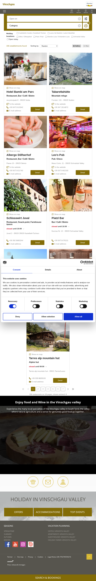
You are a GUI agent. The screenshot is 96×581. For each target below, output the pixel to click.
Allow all (78, 316)
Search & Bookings (48, 577)
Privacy (30, 557)
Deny (17, 316)
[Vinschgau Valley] (42, 4)
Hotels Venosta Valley (58, 531)
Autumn (8, 537)
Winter (7, 540)
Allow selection (48, 316)
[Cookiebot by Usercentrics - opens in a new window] (82, 262)
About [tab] (79, 270)
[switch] (36, 306)
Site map (20, 557)
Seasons (8, 525)
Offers (18, 512)
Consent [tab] (16, 270)
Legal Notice (52, 557)
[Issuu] (31, 544)
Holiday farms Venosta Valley (62, 540)
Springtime (9, 531)
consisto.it (10, 561)
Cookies (40, 557)
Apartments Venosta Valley (61, 534)
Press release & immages (16, 565)
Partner (10, 557)
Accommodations (48, 512)
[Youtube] (15, 544)
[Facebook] (7, 544)
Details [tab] (48, 270)
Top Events (77, 512)
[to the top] (89, 557)
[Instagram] (23, 544)
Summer (8, 534)
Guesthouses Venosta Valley (61, 537)
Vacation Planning (59, 525)
